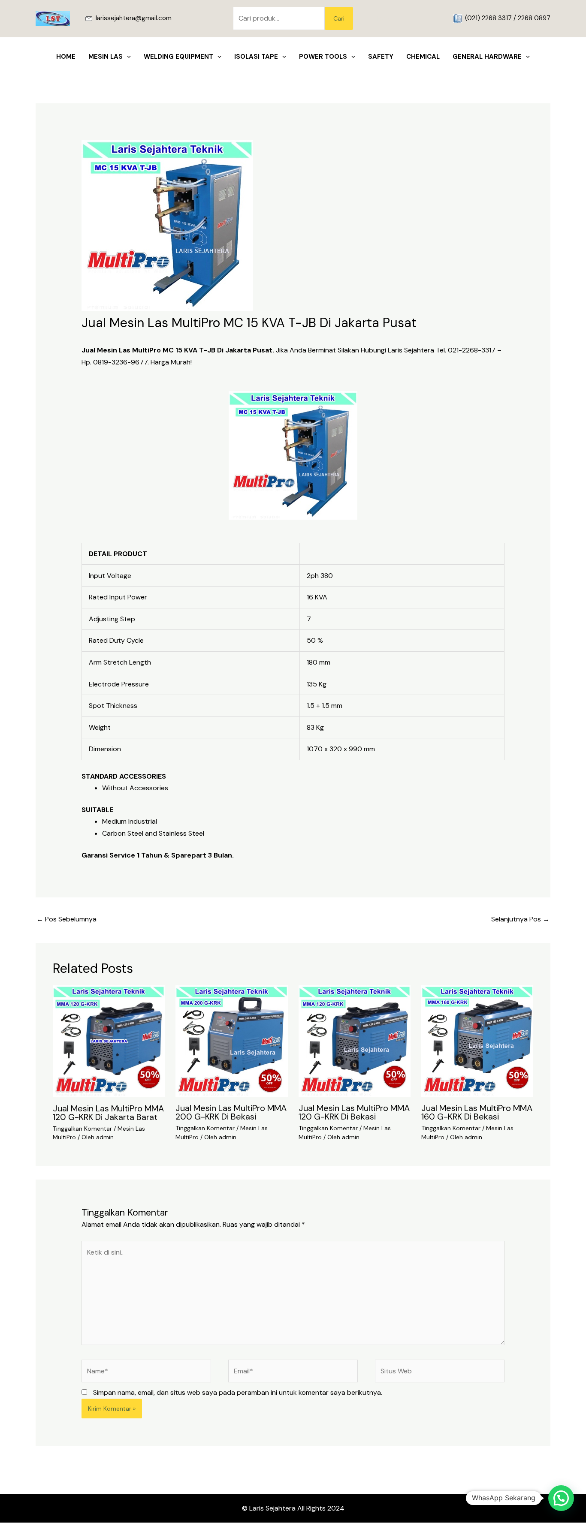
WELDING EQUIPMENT (178, 56)
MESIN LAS (105, 56)
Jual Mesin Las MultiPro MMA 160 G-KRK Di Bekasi (476, 1112)
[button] (400, 19)
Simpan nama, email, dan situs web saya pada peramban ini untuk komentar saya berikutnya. (237, 1392)
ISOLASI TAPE (256, 56)
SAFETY (380, 56)
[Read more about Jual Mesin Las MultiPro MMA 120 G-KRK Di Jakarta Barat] (109, 1040)
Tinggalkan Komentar (82, 1128)
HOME (66, 56)
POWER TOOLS (323, 56)
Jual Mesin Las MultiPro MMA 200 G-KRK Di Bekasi (231, 1112)
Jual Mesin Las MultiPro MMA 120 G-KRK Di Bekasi (354, 1112)
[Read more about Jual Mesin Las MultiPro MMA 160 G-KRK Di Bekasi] (477, 1040)
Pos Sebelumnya (66, 919)
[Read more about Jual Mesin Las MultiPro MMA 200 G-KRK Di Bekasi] (231, 1040)
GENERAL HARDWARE (487, 56)
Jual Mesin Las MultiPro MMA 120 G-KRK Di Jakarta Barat (108, 1113)
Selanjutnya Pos (520, 919)
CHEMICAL (423, 56)
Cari (338, 18)
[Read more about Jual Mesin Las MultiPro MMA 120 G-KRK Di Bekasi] (355, 1040)
